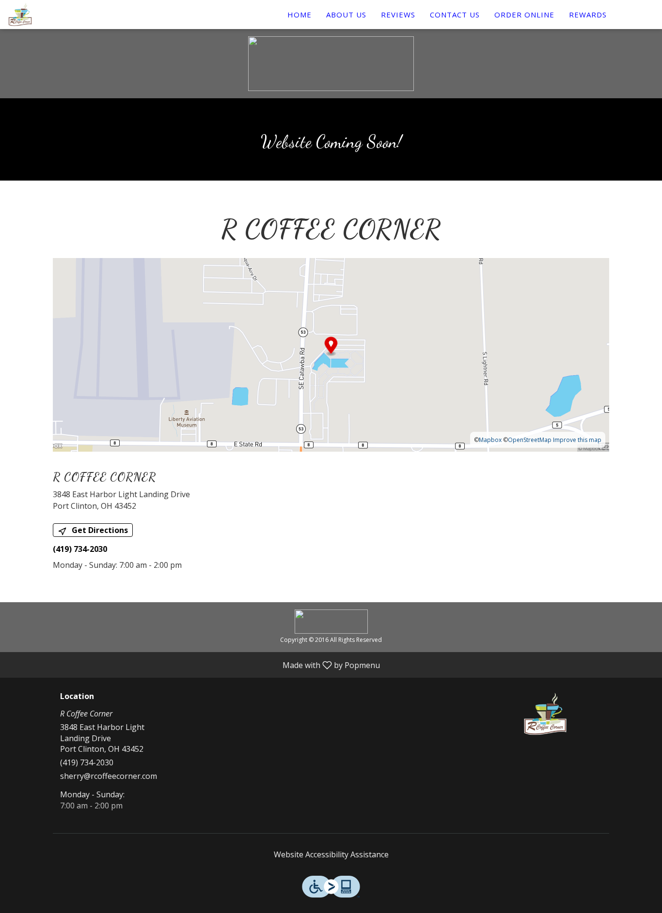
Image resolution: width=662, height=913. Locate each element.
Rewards (588, 14)
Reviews (398, 14)
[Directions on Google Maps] (331, 354)
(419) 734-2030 (86, 762)
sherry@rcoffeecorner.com (108, 776)
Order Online (524, 14)
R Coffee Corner (545, 714)
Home (299, 14)
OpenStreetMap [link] (530, 440)
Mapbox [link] (490, 440)
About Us (346, 14)
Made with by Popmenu (193, 664)
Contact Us (455, 14)
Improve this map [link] (577, 440)
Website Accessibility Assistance (331, 854)
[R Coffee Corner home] (51, 14)
